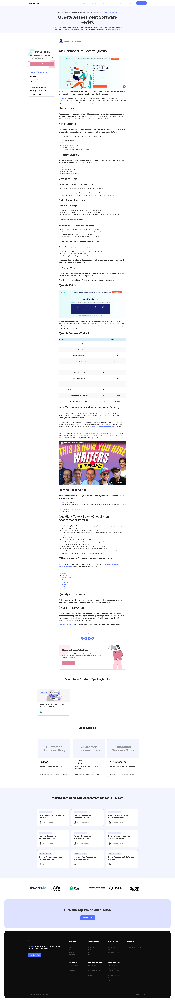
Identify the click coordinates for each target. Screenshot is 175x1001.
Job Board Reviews (113, 968)
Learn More (42, 64)
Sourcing (101, 3)
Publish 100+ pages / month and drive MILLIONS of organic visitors (52, 705)
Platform (72, 941)
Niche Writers (111, 947)
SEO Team (91, 968)
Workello (31, 946)
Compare (130, 941)
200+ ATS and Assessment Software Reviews (73, 12)
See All (109, 980)
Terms (144, 994)
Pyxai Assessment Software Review (121, 858)
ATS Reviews (111, 973)
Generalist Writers (112, 945)
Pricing (109, 3)
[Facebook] (82, 638)
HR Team (90, 975)
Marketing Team (92, 973)
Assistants (91, 947)
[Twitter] (86, 638)
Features (93, 3)
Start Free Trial (87, 917)
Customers (85, 3)
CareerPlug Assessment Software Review (50, 858)
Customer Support (93, 952)
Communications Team (94, 970)
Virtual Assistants (112, 950)
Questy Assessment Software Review (83, 816)
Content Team (44, 692)
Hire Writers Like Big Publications (123, 766)
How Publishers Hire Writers (51, 766)
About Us (71, 957)
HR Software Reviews (113, 975)
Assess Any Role (92, 957)
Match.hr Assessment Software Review (118, 816)
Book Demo (118, 3)
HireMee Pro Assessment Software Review (85, 858)
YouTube (71, 968)
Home (58, 12)
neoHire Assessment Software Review (48, 837)
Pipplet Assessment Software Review (83, 837)
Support (71, 973)
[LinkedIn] (89, 638)
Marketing (91, 950)
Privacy (138, 994)
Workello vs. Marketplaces (134, 947)
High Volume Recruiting (114, 977)
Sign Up (141, 3)
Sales (89, 954)
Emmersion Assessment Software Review (119, 837)
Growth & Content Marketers (115, 952)
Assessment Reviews (91, 12)
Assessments (93, 941)
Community (73, 962)
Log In (130, 3)
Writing (90, 945)
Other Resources (114, 962)
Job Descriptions (95, 962)
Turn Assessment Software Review (51, 816)
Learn (76, 3)
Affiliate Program (73, 965)
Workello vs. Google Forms (134, 945)
